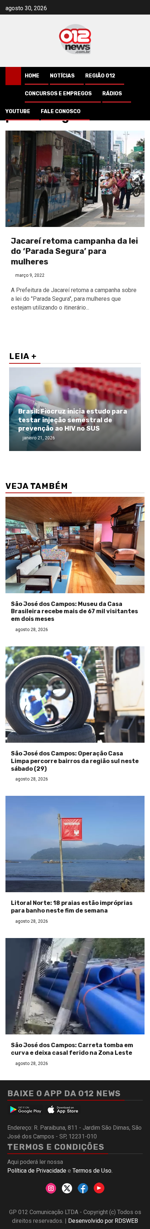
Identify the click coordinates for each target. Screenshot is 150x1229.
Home (32, 76)
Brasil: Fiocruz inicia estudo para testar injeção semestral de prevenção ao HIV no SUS (72, 419)
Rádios (112, 94)
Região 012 (100, 76)
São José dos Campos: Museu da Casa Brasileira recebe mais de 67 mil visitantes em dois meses (74, 611)
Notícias (62, 76)
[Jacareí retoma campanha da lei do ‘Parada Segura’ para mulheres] (75, 179)
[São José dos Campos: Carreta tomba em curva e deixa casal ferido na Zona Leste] (75, 986)
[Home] (13, 76)
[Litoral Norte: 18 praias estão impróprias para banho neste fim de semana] (75, 844)
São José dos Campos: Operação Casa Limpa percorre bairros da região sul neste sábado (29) (75, 761)
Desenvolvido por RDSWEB (103, 1220)
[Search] (139, 76)
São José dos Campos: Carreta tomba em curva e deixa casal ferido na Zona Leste (72, 1049)
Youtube (17, 111)
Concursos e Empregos (58, 94)
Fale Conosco (60, 111)
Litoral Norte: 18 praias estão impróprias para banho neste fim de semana (72, 906)
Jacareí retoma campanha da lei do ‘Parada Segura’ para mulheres (74, 251)
